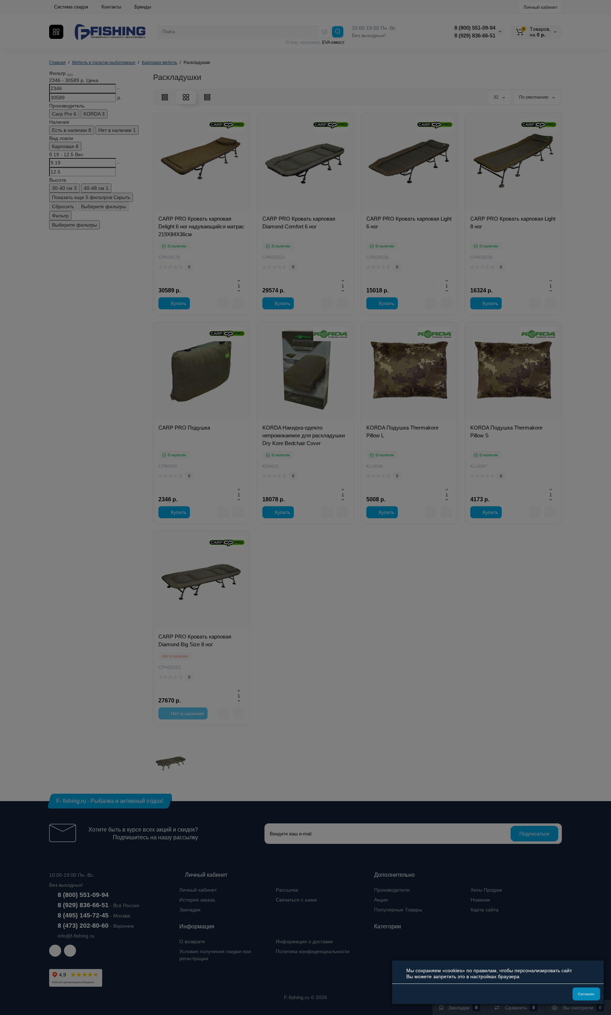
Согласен (586, 994)
